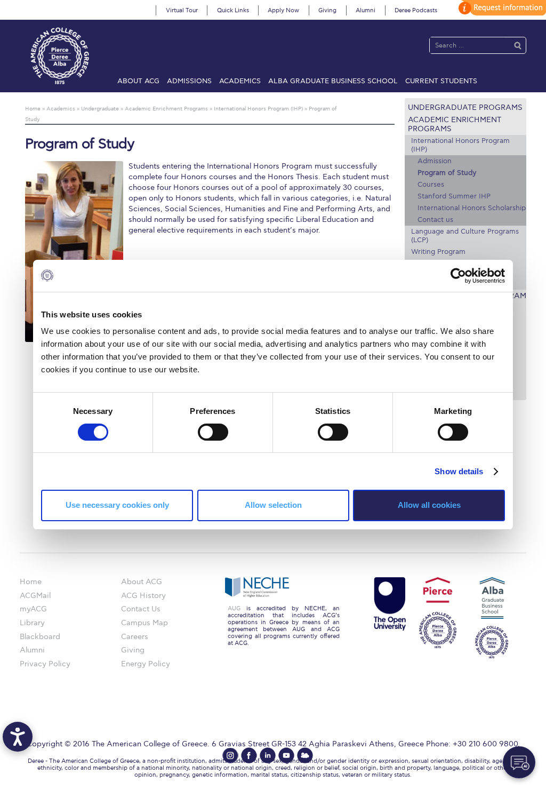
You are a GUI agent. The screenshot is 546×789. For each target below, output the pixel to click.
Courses (430, 184)
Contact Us (140, 608)
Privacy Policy (45, 663)
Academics (240, 81)
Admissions (189, 81)
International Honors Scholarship (471, 208)
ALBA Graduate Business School (333, 81)
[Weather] (305, 755)
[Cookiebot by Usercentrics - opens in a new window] (458, 275)
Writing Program (438, 252)
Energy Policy (145, 663)
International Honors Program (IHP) (460, 145)
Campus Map (144, 622)
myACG (33, 608)
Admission (434, 161)
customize (500, 7)
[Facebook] (249, 755)
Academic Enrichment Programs (454, 124)
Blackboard (40, 636)
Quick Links (233, 10)
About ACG (138, 81)
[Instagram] (230, 755)
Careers (134, 636)
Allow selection (273, 504)
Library (32, 622)
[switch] (213, 432)
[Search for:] (467, 45)
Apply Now (283, 10)
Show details (459, 471)
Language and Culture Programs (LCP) (465, 235)
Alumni (365, 10)
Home (31, 581)
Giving (327, 10)
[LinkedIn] (268, 755)
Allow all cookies (429, 504)
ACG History (143, 595)
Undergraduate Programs (465, 107)
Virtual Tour (182, 10)
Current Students (441, 81)
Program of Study (446, 173)
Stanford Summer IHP (454, 196)
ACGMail (35, 595)
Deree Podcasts (416, 10)
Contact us (435, 220)
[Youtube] (286, 755)
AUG (234, 608)
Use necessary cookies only (117, 504)
